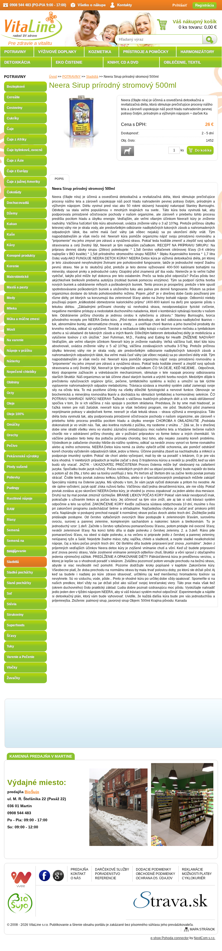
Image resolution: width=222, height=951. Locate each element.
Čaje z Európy (17, 171)
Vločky (12, 667)
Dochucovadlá (18, 203)
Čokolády (14, 192)
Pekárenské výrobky (23, 456)
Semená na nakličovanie (16, 542)
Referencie (105, 878)
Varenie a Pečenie (20, 657)
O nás (76, 878)
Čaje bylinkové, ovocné (25, 150)
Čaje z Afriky (17, 139)
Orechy (12, 435)
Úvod (53, 77)
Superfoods (16, 625)
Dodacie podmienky (153, 869)
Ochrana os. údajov (154, 878)
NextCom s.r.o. (204, 938)
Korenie (13, 266)
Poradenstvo (107, 874)
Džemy (12, 213)
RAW (10, 509)
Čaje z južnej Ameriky (23, 182)
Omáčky (13, 424)
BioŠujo (32, 792)
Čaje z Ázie (15, 160)
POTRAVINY (71, 77)
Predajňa (79, 869)
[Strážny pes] (127, 151)
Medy (11, 298)
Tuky (10, 646)
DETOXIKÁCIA (17, 62)
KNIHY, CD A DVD (122, 62)
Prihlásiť (179, 5)
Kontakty (124, 5)
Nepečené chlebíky (21, 372)
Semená (13, 530)
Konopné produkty (21, 256)
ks (182, 150)
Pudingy (13, 488)
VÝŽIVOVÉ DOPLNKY (57, 52)
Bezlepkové (16, 87)
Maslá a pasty (17, 287)
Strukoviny (15, 615)
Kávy (11, 245)
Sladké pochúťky (20, 572)
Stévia (12, 604)
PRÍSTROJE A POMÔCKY (145, 52)
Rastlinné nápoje (19, 498)
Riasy (11, 520)
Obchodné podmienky (155, 874)
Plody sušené (17, 467)
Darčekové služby (112, 869)
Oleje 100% (15, 414)
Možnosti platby (197, 874)
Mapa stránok (202, 929)
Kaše (11, 234)
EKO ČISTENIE (69, 62)
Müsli (11, 329)
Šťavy (11, 636)
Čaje (10, 129)
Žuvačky (13, 678)
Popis (59, 178)
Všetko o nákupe (92, 5)
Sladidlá (92, 77)
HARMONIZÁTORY (197, 52)
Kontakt (78, 874)
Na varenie (15, 340)
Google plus (58, 875)
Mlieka (12, 308)
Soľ (9, 593)
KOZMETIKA (100, 52)
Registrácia (204, 5)
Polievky (13, 477)
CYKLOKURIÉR (193, 878)
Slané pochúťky (19, 583)
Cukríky (13, 118)
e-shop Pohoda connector (170, 938)
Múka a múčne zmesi (23, 319)
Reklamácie (192, 869)
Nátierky (13, 361)
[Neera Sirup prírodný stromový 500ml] (81, 146)
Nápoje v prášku (19, 351)
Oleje (11, 403)
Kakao (12, 224)
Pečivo (12, 446)
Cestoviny (14, 108)
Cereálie (13, 97)
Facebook (44, 875)
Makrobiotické (18, 277)
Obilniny (13, 382)
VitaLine (31, 22)
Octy (10, 393)
